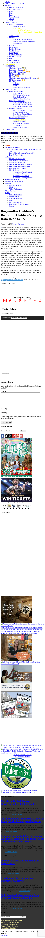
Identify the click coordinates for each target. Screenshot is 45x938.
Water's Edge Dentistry (8, 928)
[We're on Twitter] (6, 437)
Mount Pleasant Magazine (9, 133)
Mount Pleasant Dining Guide (11, 922)
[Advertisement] (22, 349)
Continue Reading (16, 814)
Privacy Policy (5, 935)
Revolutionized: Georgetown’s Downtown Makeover (17, 879)
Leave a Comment (18, 224)
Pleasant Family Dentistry (9, 926)
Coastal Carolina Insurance (10, 924)
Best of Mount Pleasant (19, 318)
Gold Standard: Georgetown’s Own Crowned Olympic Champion (20, 896)
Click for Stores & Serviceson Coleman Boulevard (23, 756)
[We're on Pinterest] (13, 437)
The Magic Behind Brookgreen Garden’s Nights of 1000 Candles (18, 802)
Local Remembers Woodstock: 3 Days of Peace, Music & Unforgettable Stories (22, 820)
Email (3, 413)
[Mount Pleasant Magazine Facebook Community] (17, 437)
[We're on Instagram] (21, 437)
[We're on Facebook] (2, 437)
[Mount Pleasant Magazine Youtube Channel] (10, 437)
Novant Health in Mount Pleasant (12, 920)
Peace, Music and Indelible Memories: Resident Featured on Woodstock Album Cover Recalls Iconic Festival (22, 839)
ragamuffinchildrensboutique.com (12, 280)
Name (3, 409)
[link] (16, 788)
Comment (5, 391)
